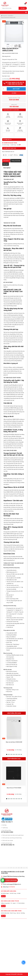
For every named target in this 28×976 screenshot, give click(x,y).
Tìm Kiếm (23, 8)
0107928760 (12, 887)
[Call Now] (3, 880)
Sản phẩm (10, 15)
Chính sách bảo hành (7, 843)
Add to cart (16, 88)
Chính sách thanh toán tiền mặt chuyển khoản (13, 835)
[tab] (6, 160)
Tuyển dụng (5, 827)
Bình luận (5, 164)
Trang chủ (4, 15)
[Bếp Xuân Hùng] (5, 4)
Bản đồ (3, 896)
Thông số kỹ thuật (15, 160)
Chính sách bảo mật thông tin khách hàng (12, 837)
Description (6, 160)
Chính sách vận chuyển (7, 840)
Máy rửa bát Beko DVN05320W (14, 742)
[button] (6, 754)
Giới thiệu (4, 825)
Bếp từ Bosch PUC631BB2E (14, 787)
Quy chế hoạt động (6, 830)
